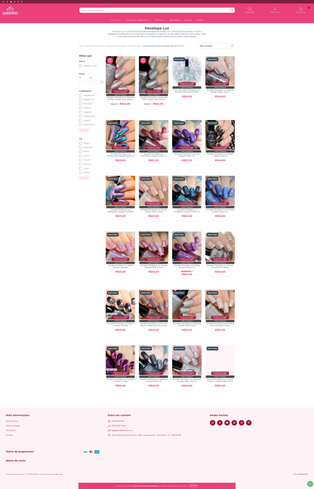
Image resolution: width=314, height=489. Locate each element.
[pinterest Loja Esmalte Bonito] (22, 2)
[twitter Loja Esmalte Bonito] (18, 2)
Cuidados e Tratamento (137, 20)
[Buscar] (231, 10)
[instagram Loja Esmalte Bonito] (4, 2)
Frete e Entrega (13, 426)
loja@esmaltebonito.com (122, 430)
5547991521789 (117, 421)
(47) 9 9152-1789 (118, 426)
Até (91, 78)
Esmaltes (115, 20)
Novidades (175, 20)
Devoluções (11, 430)
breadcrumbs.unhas (94, 46)
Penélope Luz (134, 46)
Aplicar (102, 82)
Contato (199, 20)
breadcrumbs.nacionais (116, 46)
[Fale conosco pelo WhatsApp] (310, 484)
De (80, 78)
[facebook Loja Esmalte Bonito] (7, 2)
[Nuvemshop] (300, 474)
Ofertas (187, 20)
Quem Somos (12, 421)
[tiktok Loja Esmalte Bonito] (15, 2)
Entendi (193, 486)
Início (81, 46)
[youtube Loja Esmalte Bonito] (11, 2)
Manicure (159, 20)
